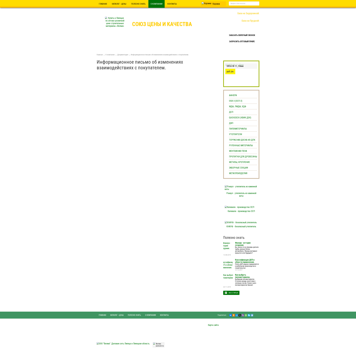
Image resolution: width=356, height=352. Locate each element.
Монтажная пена (238, 151)
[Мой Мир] (236, 315)
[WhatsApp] (246, 315)
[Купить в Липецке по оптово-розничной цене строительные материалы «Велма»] (115, 26)
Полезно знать (138, 4)
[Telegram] (252, 315)
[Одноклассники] (233, 315)
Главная (103, 4)
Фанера (233, 95)
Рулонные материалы (241, 145)
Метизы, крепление (239, 162)
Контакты (172, 4)
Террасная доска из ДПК (242, 140)
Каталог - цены (119, 4)
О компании (156, 4)
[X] (239, 315)
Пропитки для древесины (243, 156)
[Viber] (243, 315)
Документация (122, 55)
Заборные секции (238, 167)
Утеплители (235, 134)
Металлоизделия (238, 173)
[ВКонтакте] (230, 315)
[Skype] (249, 315)
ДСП (231, 112)
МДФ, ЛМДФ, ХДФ (237, 106)
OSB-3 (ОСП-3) (235, 101)
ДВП (231, 123)
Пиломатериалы (238, 128)
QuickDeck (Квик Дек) (240, 117)
